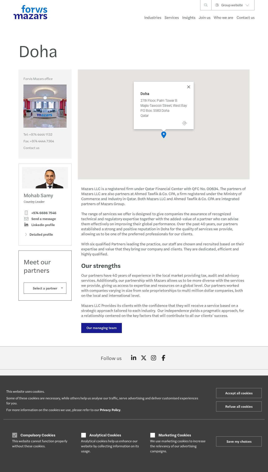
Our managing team (101, 327)
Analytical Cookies (105, 435)
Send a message (43, 218)
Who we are (223, 17)
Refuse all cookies (239, 406)
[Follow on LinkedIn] (133, 358)
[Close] (189, 87)
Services (172, 17)
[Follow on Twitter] (143, 358)
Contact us (246, 17)
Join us (204, 17)
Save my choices (239, 441)
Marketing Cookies (174, 435)
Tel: (38, 134)
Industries (152, 17)
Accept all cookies (239, 393)
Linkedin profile (43, 224)
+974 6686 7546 (43, 213)
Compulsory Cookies (38, 435)
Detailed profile (41, 234)
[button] (163, 134)
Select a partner (45, 288)
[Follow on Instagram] (153, 358)
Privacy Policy (110, 409)
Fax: (38, 141)
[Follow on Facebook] (163, 358)
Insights (188, 17)
